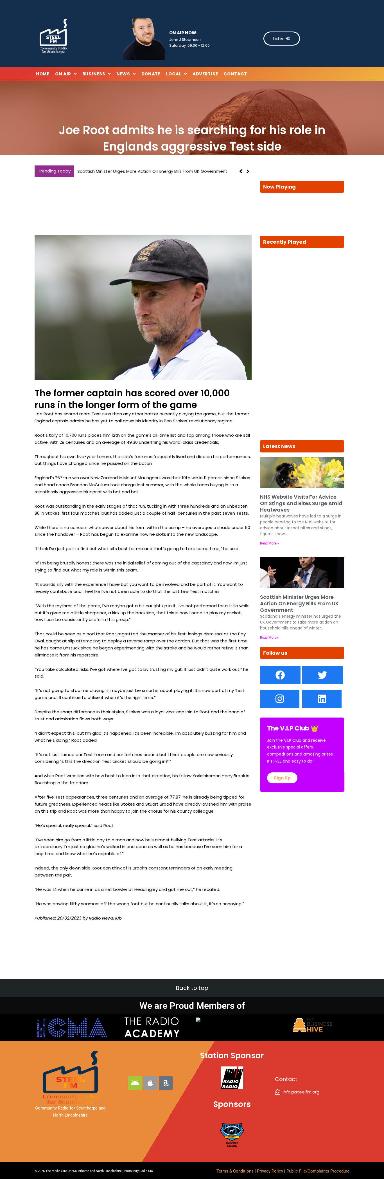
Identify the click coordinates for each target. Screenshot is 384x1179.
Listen (279, 38)
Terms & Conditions (235, 1171)
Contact (235, 74)
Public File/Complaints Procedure (317, 1171)
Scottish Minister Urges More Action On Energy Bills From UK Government (152, 171)
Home (42, 74)
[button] (248, 171)
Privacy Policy (270, 1171)
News (123, 74)
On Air (63, 74)
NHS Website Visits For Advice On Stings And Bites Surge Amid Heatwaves (301, 503)
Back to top (192, 988)
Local (174, 74)
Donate (151, 74)
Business (93, 74)
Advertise (205, 74)
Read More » (269, 543)
